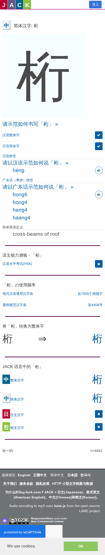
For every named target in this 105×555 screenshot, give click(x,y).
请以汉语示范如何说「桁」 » (35, 163)
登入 (95, 4)
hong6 (20, 194)
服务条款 (26, 484)
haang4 (21, 217)
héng (18, 170)
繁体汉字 (14, 380)
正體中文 (40, 475)
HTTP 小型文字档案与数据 (72, 484)
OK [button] (81, 546)
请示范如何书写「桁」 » (30, 124)
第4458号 (95, 305)
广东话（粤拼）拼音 (17, 180)
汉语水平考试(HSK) (17, 264)
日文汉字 (14, 415)
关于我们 (10, 484)
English (24, 475)
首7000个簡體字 (90, 294)
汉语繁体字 (11, 135)
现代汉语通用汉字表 (17, 294)
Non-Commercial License (47, 521)
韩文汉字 (14, 427)
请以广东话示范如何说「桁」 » (38, 187)
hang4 (20, 210)
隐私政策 (43, 484)
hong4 (20, 202)
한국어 (85, 475)
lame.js (60, 506)
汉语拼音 (9, 156)
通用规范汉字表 (14, 305)
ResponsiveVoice (42, 518)
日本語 (72, 475)
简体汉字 (14, 399)
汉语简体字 (11, 146)
